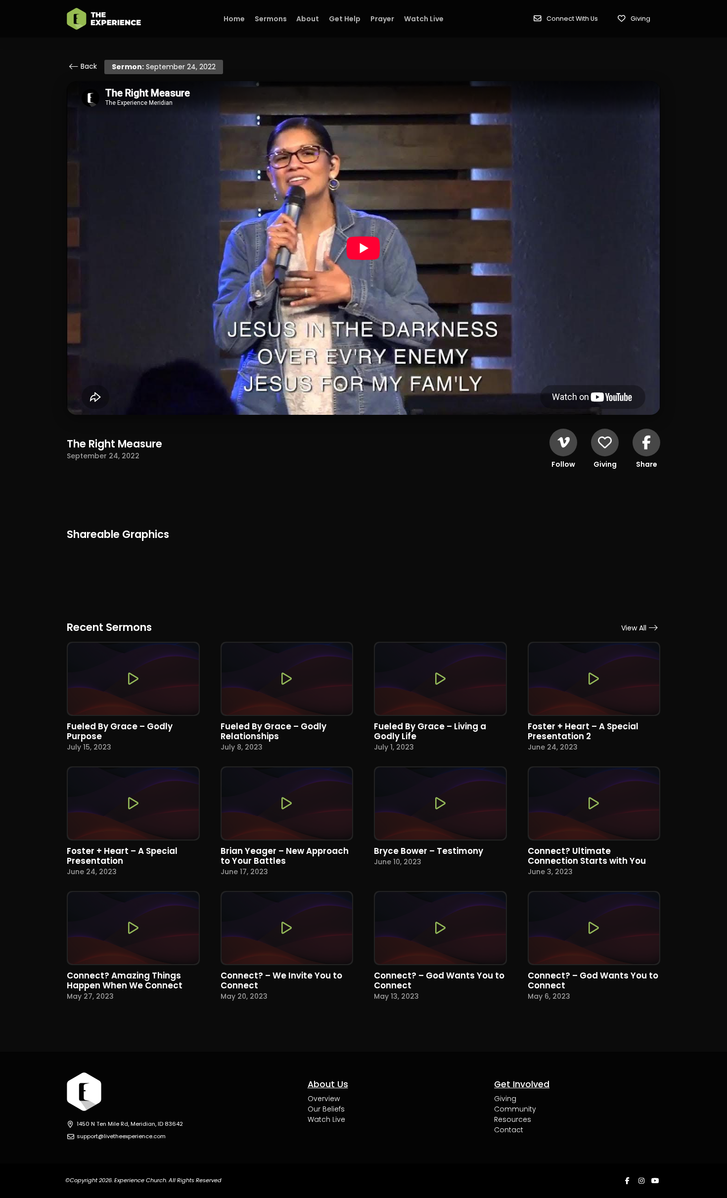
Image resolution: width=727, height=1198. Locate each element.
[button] (565, 19)
